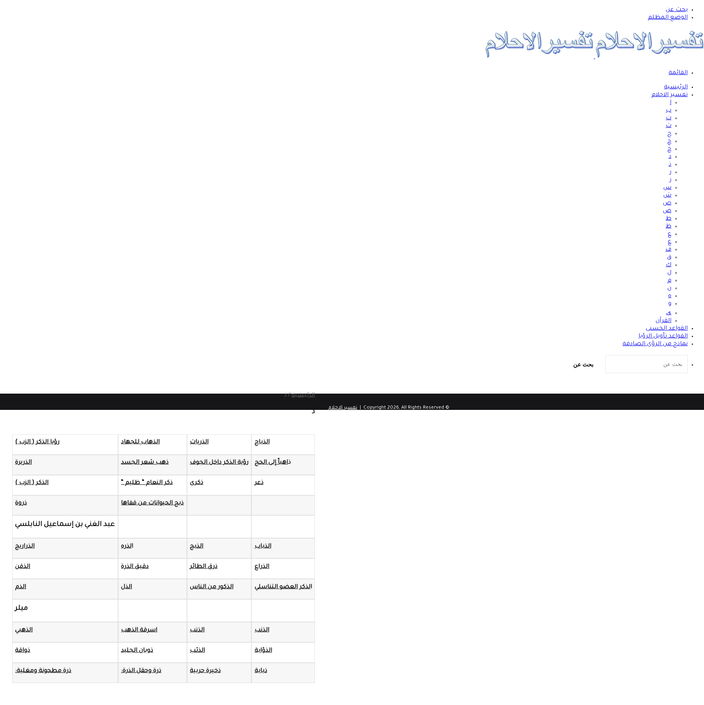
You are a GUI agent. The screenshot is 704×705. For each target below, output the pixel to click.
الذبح (196, 546)
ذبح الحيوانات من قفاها (152, 503)
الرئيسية (676, 87)
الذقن (22, 567)
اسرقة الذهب (139, 630)
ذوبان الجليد (137, 651)
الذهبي (24, 630)
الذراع (262, 567)
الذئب (197, 651)
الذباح (262, 442)
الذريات (199, 442)
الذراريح (25, 546)
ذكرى (196, 483)
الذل (126, 587)
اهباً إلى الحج (271, 463)
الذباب (263, 546)
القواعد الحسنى (667, 329)
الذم (20, 587)
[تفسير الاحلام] (594, 57)
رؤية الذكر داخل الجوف (219, 463)
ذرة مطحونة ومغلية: (43, 671)
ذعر (259, 483)
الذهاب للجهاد (140, 442)
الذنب (262, 630)
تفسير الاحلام (669, 95)
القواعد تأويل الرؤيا (663, 336)
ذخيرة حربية (205, 671)
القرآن (663, 321)
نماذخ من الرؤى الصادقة (655, 344)
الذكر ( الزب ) (31, 483)
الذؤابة (263, 651)
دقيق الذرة (135, 567)
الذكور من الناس (211, 587)
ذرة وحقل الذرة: (141, 671)
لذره (126, 546)
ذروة (21, 503)
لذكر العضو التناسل (284, 587)
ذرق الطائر (204, 567)
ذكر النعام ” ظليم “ (147, 483)
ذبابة (261, 671)
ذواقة (22, 651)
